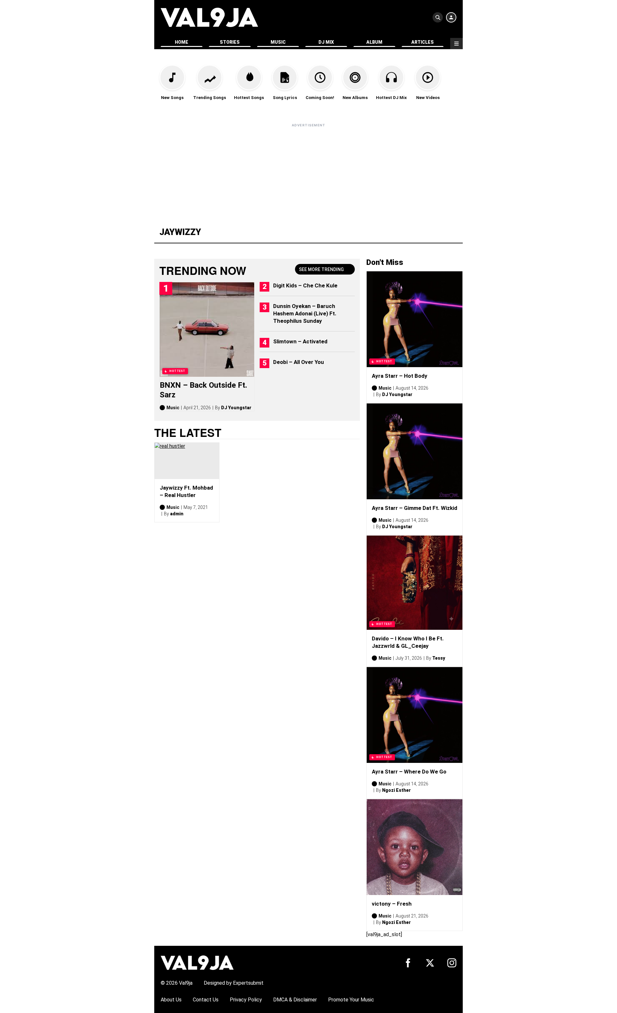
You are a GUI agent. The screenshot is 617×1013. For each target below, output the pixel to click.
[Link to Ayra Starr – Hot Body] (414, 319)
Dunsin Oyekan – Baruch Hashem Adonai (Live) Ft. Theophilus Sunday (304, 313)
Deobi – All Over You (298, 362)
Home (181, 42)
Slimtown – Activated (300, 341)
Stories (230, 42)
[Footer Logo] (197, 962)
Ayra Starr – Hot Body (399, 376)
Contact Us (206, 1000)
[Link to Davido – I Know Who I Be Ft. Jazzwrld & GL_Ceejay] (414, 583)
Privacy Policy (246, 1000)
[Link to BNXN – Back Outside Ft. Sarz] (207, 329)
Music (278, 42)
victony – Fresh (392, 903)
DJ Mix (326, 42)
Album (374, 42)
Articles (422, 42)
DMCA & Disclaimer (295, 1000)
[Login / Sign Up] (451, 17)
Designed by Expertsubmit (234, 983)
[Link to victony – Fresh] (414, 847)
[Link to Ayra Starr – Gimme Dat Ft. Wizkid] (414, 451)
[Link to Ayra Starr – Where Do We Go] (414, 715)
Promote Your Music (351, 1000)
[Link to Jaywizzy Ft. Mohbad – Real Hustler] (187, 461)
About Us (171, 1000)
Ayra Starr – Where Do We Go (409, 771)
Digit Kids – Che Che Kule (305, 285)
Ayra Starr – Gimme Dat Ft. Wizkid (414, 508)
